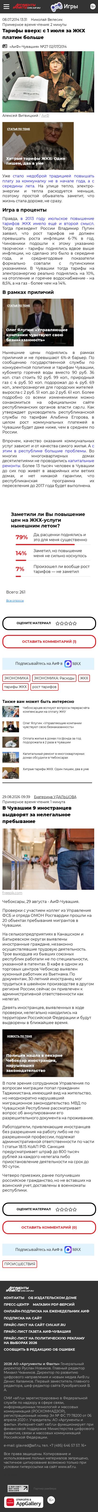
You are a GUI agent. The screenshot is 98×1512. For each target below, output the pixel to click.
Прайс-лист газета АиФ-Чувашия (37, 1331)
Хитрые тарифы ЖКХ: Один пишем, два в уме (56, 769)
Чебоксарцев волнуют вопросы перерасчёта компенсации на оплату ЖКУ (56, 709)
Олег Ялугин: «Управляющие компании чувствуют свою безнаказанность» (52, 725)
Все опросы (15, 600)
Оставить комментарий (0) (49, 1227)
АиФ (45, 115)
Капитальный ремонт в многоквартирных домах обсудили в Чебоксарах (53, 755)
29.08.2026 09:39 (16, 797)
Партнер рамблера (45, 1488)
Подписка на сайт (23, 1318)
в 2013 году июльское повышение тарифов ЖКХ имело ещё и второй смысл (48, 221)
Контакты (14, 1298)
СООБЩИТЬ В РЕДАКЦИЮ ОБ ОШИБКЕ (39, 1349)
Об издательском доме (52, 1298)
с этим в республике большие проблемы (48, 448)
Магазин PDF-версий (54, 1304)
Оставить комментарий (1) (49, 641)
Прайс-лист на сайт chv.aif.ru (35, 1325)
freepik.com (12, 893)
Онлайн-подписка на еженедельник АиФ (46, 1311)
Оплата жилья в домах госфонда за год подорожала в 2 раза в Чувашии (52, 740)
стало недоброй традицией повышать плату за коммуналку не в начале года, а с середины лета (48, 181)
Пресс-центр (16, 1304)
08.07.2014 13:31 (14, 19)
